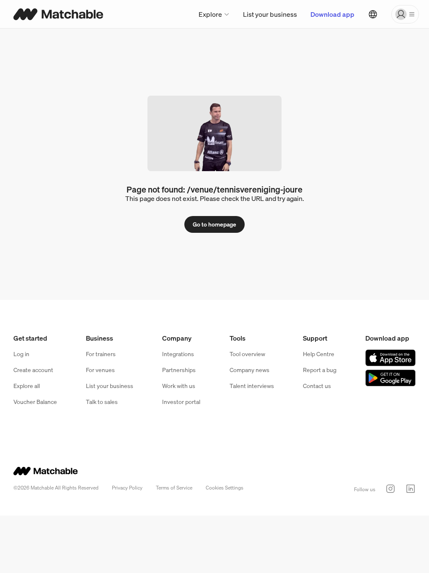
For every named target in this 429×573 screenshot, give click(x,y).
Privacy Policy (127, 487)
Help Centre (318, 354)
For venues (100, 370)
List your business (270, 14)
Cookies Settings (224, 487)
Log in (21, 354)
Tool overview (247, 354)
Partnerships (179, 370)
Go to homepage (214, 224)
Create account (33, 370)
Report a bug (319, 370)
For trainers (101, 354)
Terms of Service (174, 487)
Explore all (26, 386)
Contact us (317, 386)
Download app (332, 14)
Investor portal (181, 402)
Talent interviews (252, 386)
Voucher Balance (35, 402)
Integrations (178, 354)
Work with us (178, 386)
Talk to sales (102, 402)
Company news (249, 370)
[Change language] (373, 14)
